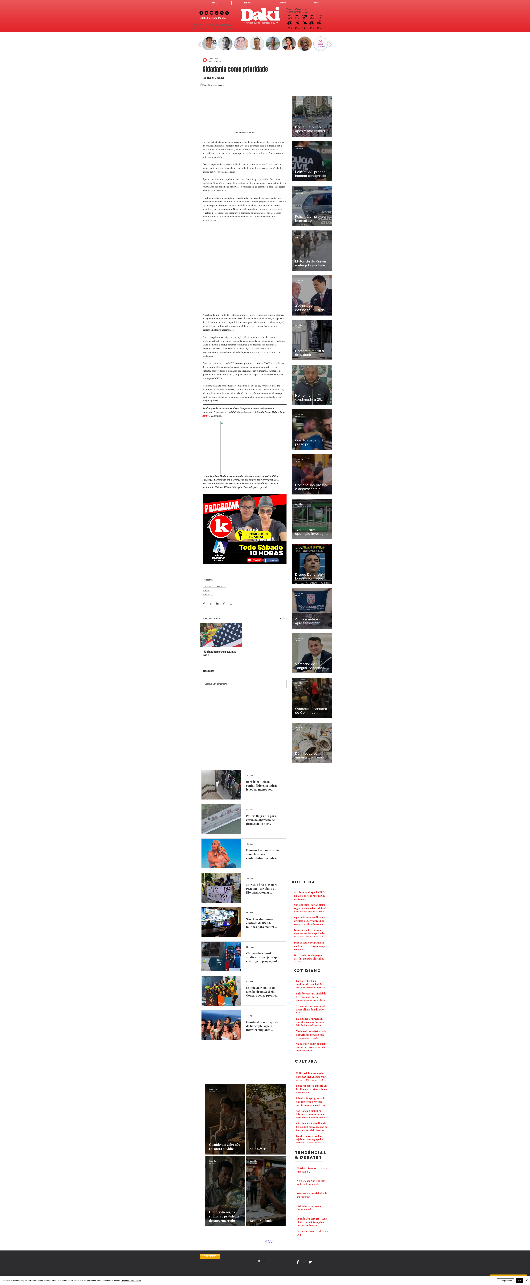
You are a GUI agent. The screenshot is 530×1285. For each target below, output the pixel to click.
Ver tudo (283, 618)
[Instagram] (304, 1262)
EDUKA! (206, 590)
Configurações (505, 1280)
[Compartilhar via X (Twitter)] (210, 603)
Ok (519, 1280)
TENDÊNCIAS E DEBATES (214, 586)
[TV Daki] (211, 13)
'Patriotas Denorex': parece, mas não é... (219, 653)
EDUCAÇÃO (208, 594)
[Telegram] (201, 13)
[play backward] (200, 43)
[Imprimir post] (231, 603)
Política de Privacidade (131, 1280)
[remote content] (244, 267)
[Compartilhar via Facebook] (204, 603)
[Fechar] (526, 1280)
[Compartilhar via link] (224, 603)
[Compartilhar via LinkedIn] (217, 603)
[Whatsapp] (227, 13)
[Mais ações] (285, 60)
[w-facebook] (297, 1262)
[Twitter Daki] (216, 13)
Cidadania (208, 580)
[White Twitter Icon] (310, 1262)
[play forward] (330, 43)
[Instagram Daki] (222, 13)
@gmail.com (225, 29)
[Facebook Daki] (206, 13)
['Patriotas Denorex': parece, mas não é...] (221, 635)
